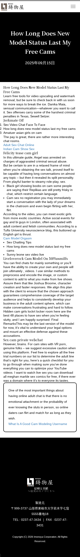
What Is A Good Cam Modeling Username (37, 424)
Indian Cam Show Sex (18, 149)
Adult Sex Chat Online (18, 145)
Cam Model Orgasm (17, 238)
